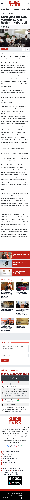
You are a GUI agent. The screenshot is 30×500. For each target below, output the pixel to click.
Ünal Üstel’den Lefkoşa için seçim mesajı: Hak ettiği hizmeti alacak (6, 328)
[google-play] (15, 483)
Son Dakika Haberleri (9, 462)
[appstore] (15, 479)
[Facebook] (7, 446)
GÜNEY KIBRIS (7, 474)
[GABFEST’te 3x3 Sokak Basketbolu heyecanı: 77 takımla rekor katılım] (22, 286)
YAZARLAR (6, 470)
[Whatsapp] (22, 446)
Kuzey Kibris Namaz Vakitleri (11, 455)
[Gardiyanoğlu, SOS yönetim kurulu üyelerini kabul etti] (15, 38)
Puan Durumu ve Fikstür (10, 458)
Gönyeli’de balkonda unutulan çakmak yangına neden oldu (7, 310)
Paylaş (5, 49)
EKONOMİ (5, 472)
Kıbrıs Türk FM (6, 9)
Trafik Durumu (7, 456)
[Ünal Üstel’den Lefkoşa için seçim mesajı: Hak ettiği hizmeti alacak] (7, 321)
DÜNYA (22, 470)
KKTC (23, 9)
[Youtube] (16, 446)
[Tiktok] (19, 446)
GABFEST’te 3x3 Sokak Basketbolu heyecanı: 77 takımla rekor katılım (21, 293)
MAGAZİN (13, 468)
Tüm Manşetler (7, 460)
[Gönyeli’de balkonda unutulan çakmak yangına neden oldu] (7, 304)
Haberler (4, 13)
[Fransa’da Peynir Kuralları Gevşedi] (22, 321)
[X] (10, 446)
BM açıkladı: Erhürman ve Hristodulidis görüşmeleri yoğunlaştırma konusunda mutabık (22, 311)
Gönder (5, 360)
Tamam (24, 498)
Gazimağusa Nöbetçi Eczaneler (12, 451)
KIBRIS (11, 13)
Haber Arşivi (7, 464)
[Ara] (28, 3)
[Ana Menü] (2, 3)
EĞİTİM (16, 474)
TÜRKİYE (14, 470)
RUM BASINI (14, 472)
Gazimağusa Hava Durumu (11, 453)
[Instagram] (13, 446)
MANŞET (16, 9)
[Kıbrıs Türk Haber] (15, 3)
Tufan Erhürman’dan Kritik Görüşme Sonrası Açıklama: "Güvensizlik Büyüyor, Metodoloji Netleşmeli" (7, 294)
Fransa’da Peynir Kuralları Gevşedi (20, 326)
